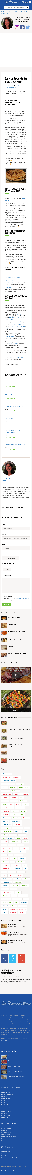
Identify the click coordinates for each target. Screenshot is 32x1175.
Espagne (22, 834)
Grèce (16, 848)
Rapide (14, 889)
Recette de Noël (5, 1092)
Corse (27, 828)
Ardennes (13, 797)
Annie (17, 85)
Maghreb (5, 862)
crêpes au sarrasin (13, 343)
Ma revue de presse (6, 1132)
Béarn (4, 804)
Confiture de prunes (15, 639)
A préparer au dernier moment (11, 777)
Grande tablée (7, 774)
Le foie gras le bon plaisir (13, 382)
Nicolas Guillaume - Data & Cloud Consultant (13, 1158)
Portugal (5, 885)
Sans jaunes (16, 899)
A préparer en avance (9, 780)
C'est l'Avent (9, 394)
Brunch (23, 811)
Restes (18, 892)
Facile (18, 838)
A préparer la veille (8, 784)
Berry (17, 804)
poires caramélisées (12, 328)
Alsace (4, 787)
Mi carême (6, 865)
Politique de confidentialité (22, 598)
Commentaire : (7, 575)
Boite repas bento (8, 807)
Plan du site (4, 1130)
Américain (13, 787)
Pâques (11, 875)
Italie (10, 855)
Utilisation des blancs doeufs (18, 909)
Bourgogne (6, 811)
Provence (5, 889)
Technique (22, 906)
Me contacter (4, 1138)
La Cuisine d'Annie (6, 1128)
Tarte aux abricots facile (16, 632)
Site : (3, 544)
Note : (4, 554)
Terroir (4, 909)
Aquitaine (25, 794)
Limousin (5, 858)
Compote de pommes (14, 1066)
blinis (9, 356)
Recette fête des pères (7, 1100)
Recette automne (5, 1115)
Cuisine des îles (7, 831)
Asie (21, 797)
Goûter (20, 845)
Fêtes (25, 838)
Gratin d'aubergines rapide (17, 654)
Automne (5, 801)
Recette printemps (6, 1111)
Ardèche (5, 797)
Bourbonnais (20, 807)
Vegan (4, 912)
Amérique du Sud (24, 787)
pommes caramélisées (18, 326)
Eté (4, 838)
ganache (19, 314)
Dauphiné (17, 831)
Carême (21, 814)
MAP (12, 862)
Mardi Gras (21, 862)
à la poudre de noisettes (15, 317)
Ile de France (20, 851)
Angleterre (5, 790)
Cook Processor (17, 828)
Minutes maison (5, 1151)
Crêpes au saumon (11, 279)
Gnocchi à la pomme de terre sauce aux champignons (17, 737)
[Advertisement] (16, 49)
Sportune (3, 1153)
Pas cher (19, 875)
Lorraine (13, 858)
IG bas (11, 851)
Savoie (26, 899)
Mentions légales (5, 1134)
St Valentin (6, 906)
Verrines (22, 912)
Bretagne (15, 811)
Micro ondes (16, 865)
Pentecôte (26, 878)
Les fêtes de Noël (10, 386)
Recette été (4, 1113)
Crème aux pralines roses (16, 759)
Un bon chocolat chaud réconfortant (13, 431)
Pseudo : (5, 524)
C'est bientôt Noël (11, 418)
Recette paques (5, 1109)
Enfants (5, 834)
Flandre (5, 841)
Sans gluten (6, 899)
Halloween (24, 848)
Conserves (17, 824)
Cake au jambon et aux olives (16, 1076)
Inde (4, 855)
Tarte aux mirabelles (15, 617)
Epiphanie (13, 834)
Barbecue (23, 801)
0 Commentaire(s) (11, 87)
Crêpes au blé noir (11, 288)
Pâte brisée (11, 646)
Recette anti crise (7, 892)
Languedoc (18, 855)
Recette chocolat (5, 1098)
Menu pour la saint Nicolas (14, 406)
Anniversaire (15, 790)
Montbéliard (17, 868)
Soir (16, 902)
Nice (25, 868)
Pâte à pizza (12, 624)
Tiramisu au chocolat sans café (18, 752)
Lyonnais (22, 858)
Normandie (12, 872)
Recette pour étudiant (7, 1094)
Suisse (14, 906)
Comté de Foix (7, 824)
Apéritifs (17, 794)
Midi (24, 865)
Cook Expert (6, 828)
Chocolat (25, 818)
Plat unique (18, 882)
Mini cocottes (6, 868)
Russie (14, 895)
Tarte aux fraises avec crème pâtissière (18, 1061)
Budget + (5, 814)
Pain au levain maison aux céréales (16, 745)
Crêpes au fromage (11, 281)
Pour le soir (14, 885)
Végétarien (13, 912)
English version (5, 1141)
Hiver (4, 851)
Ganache (12, 845)
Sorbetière (24, 902)
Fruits (4, 845)
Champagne (6, 818)
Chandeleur (16, 818)
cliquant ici (4, 1040)
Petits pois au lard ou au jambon (19, 729)
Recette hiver (4, 1117)
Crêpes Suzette (10, 336)
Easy (25, 831)
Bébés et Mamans (5, 1156)
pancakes (10, 350)
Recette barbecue (5, 1105)
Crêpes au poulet (10, 282)
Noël (4, 872)
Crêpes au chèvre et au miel (13, 277)
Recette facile (4, 1096)
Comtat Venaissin (16, 821)
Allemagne (20, 784)
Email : (4, 534)
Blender (25, 804)
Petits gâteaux (7, 882)
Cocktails (5, 821)
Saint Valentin (23, 895)
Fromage (25, 841)
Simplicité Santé (7, 902)
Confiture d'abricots (15, 932)
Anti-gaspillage (7, 794)
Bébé (11, 804)
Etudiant (10, 838)
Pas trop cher (7, 878)
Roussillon (5, 895)
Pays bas (16, 878)
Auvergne (14, 801)
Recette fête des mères (7, 1102)
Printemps (24, 885)
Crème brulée (12, 1056)
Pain (4, 875)
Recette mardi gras (6, 1107)
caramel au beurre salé (18, 324)
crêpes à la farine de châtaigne (16, 357)
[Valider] (29, 976)
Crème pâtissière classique (15, 1071)
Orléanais (21, 872)
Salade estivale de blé (15, 722)
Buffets (13, 814)
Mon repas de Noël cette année (15, 444)
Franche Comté (15, 841)
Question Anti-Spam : (9, 564)
